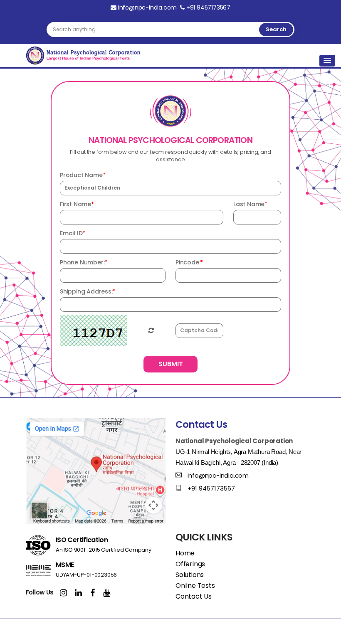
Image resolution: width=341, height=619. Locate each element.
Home (185, 553)
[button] (327, 61)
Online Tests (195, 585)
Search (276, 29)
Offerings (190, 564)
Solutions (189, 575)
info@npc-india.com (147, 7)
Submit (170, 364)
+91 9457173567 (207, 7)
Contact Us (193, 596)
